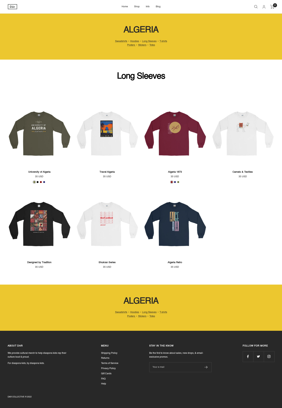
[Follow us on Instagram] (269, 356)
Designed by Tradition (39, 262)
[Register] (206, 367)
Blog (158, 7)
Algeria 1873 (175, 172)
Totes (152, 45)
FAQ (103, 379)
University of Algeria (39, 172)
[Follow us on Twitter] (258, 356)
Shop (137, 7)
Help (103, 384)
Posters (131, 45)
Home (125, 7)
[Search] (256, 6)
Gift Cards (106, 374)
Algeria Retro (175, 262)
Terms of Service (109, 363)
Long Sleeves (149, 41)
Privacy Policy (108, 368)
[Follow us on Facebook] (248, 356)
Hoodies (134, 41)
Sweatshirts (121, 41)
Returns (105, 358)
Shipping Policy (109, 353)
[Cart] (272, 7)
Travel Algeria (107, 172)
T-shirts (163, 41)
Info (148, 7)
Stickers (142, 45)
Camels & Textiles (243, 172)
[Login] (264, 6)
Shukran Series (107, 262)
